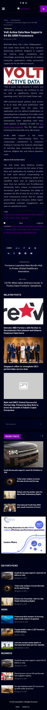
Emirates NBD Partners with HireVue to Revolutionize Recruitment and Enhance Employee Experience (22, 330)
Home (18, 707)
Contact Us (25, 707)
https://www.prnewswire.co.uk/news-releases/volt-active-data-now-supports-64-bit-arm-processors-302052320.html (23, 229)
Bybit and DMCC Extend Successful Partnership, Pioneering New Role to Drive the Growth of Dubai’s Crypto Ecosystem (21, 406)
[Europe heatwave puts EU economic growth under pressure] (7, 689)
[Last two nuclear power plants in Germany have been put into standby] (7, 645)
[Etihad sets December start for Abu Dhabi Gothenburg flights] (10, 495)
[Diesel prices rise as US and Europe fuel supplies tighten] (7, 676)
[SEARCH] (40, 424)
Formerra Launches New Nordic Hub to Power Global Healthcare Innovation (23, 268)
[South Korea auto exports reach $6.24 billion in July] (23, 454)
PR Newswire (8, 28)
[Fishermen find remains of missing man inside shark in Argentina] (7, 619)
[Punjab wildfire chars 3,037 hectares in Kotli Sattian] (7, 632)
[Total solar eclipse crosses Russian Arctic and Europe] (10, 482)
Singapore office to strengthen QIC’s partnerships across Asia (21, 367)
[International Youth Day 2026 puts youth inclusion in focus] (10, 508)
